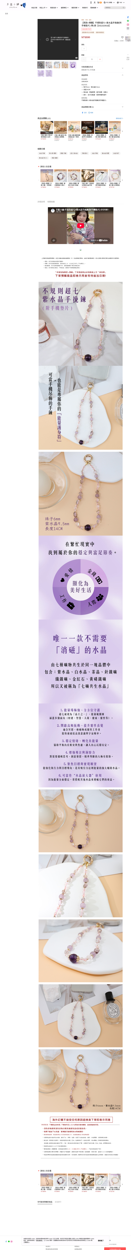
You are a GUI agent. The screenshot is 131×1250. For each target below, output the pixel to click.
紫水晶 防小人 (43, 158)
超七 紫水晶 (74, 153)
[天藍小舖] (16, 5)
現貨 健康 (55, 158)
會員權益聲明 (78, 1249)
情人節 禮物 (52, 153)
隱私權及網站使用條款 (52, 1249)
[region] (58, 39)
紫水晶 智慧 (105, 153)
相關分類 (41, 149)
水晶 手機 (95, 153)
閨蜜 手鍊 (63, 153)
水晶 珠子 (116, 153)
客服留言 (77, 1246)
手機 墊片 (85, 153)
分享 (85, 112)
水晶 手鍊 (42, 153)
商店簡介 (48, 1246)
